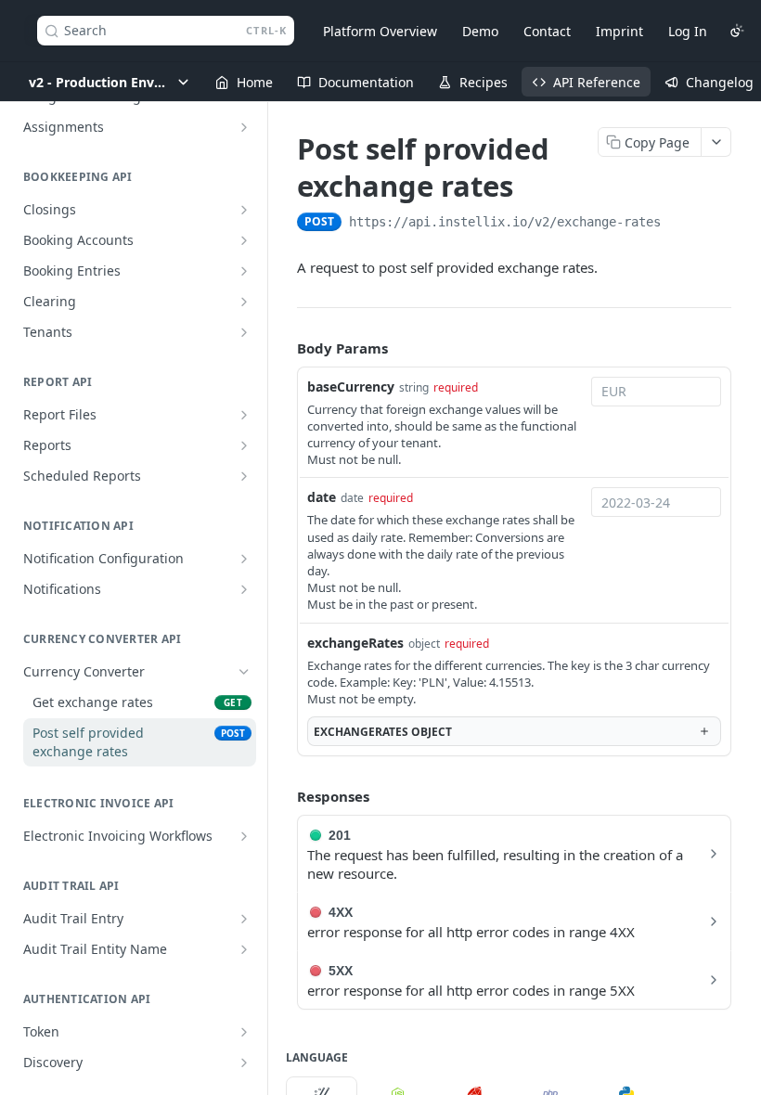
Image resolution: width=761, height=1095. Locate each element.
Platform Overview (380, 31)
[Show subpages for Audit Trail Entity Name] (244, 949)
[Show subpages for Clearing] (244, 301)
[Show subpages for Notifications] (244, 589)
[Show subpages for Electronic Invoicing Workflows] (244, 836)
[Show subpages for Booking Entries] (244, 271)
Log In (687, 31)
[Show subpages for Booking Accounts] (244, 240)
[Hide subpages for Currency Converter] (244, 671)
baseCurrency (350, 386)
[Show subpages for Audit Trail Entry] (244, 918)
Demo (480, 31)
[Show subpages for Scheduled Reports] (244, 476)
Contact (547, 31)
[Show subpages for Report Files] (244, 414)
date (321, 497)
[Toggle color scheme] (737, 30)
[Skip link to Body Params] (284, 348)
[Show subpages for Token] (244, 1031)
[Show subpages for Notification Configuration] (244, 558)
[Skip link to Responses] (284, 796)
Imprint (619, 31)
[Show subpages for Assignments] (244, 127)
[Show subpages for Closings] (244, 209)
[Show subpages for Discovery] (244, 1062)
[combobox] (656, 391)
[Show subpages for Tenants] (244, 332)
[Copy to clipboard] (679, 224)
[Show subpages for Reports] (244, 445)
